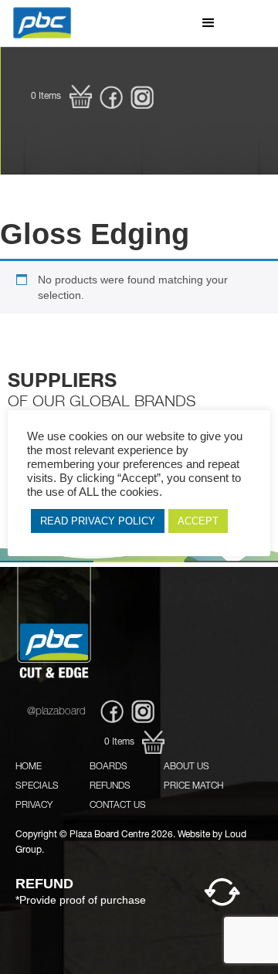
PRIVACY (34, 805)
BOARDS (108, 767)
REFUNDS (110, 786)
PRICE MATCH (193, 786)
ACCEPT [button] (198, 521)
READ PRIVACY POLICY (97, 521)
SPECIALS (37, 786)
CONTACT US (118, 805)
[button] (208, 23)
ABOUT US (186, 767)
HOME (28, 767)
